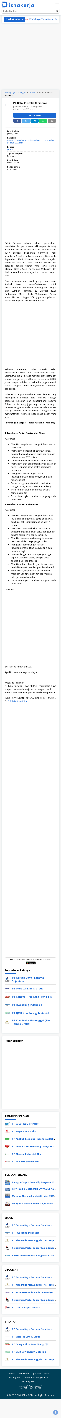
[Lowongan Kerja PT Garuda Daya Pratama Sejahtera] (7, 1225)
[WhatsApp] (43, 121)
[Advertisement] (30, 56)
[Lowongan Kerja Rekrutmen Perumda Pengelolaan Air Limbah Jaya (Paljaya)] (7, 1255)
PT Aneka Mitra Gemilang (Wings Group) (35, 1146)
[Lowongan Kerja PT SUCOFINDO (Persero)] (7, 1123)
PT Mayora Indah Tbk (24, 1131)
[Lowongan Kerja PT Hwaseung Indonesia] (7, 1232)
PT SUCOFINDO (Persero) (25, 1123)
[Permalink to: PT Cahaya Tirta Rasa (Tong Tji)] (7, 996)
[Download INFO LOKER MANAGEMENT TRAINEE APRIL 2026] (7, 1188)
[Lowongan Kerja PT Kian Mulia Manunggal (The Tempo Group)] (7, 1240)
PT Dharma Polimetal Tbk (26, 1154)
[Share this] (17, 121)
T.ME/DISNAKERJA (17, 701)
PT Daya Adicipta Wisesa (26, 1307)
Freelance (21, 140)
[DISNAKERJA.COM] (19, 4)
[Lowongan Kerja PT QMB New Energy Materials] (7, 1351)
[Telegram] (34, 121)
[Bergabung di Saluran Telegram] (36, 1387)
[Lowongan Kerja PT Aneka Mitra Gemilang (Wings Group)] (7, 1146)
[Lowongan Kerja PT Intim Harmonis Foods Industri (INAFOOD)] (7, 1292)
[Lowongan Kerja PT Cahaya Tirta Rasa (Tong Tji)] (7, 1344)
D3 (15, 140)
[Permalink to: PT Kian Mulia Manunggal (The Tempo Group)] (7, 1021)
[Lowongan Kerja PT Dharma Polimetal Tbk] (7, 1153)
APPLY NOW (35, 115)
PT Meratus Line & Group (27, 988)
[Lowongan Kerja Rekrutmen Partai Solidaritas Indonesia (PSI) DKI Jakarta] (7, 1247)
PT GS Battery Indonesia (25, 1161)
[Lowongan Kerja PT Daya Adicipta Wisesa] (7, 1307)
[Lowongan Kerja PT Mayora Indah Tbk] (7, 1131)
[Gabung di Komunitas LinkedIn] (31, 1387)
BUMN (10, 140)
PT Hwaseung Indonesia (27, 1005)
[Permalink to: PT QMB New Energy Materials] (7, 1012)
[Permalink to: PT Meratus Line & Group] (7, 988)
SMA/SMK (19, 142)
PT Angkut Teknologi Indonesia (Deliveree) (36, 1138)
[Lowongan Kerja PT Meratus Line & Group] (7, 1336)
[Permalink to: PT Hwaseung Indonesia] (7, 1004)
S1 (42, 140)
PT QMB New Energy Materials (31, 1013)
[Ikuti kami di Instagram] (26, 1387)
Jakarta (10, 149)
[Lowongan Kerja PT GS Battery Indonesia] (7, 1161)
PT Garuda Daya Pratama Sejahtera (32, 1225)
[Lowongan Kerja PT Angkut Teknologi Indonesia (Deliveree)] (7, 1138)
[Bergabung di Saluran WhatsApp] (40, 1387)
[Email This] (52, 121)
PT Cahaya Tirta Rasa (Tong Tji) (38, 19)
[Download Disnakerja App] (21, 1387)
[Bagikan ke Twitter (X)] (26, 121)
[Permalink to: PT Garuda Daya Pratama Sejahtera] (7, 979)
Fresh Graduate (34, 140)
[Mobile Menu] (57, 4)
